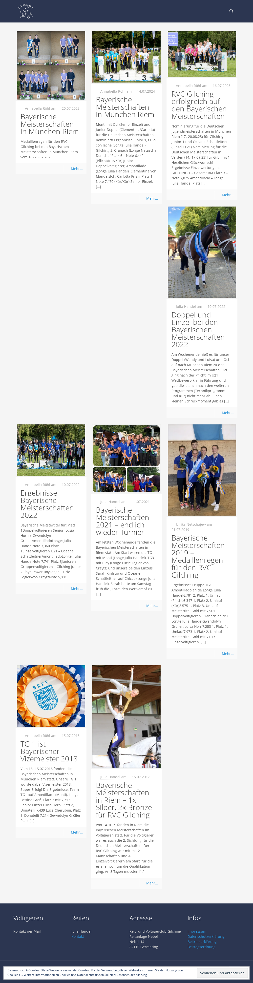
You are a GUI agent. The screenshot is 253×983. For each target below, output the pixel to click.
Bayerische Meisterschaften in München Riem (50, 123)
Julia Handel (186, 306)
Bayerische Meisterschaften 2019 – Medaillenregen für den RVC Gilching (198, 556)
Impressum (197, 931)
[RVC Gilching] (25, 11)
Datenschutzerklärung (206, 936)
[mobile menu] (214, 11)
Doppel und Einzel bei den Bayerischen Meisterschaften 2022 (198, 329)
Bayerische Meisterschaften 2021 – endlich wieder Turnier (122, 521)
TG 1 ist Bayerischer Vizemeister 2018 (49, 751)
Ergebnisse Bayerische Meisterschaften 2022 (47, 504)
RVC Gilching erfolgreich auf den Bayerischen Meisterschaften (199, 105)
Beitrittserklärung (202, 941)
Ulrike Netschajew (191, 524)
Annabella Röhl (37, 108)
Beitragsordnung (201, 946)
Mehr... (77, 168)
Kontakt (77, 936)
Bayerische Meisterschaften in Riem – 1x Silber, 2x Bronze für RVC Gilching (124, 800)
